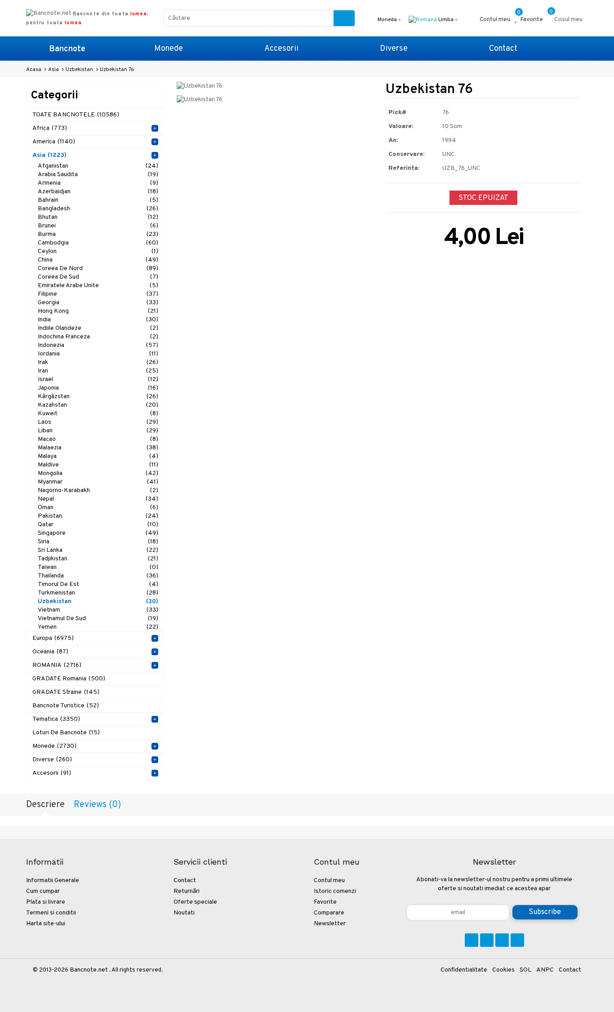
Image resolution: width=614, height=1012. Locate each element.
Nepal (98, 499)
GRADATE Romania (68, 678)
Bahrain (98, 200)
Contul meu (329, 880)
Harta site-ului (45, 924)
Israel (98, 379)
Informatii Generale (52, 880)
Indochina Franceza (98, 337)
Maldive (98, 465)
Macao (98, 439)
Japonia (98, 388)
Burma (98, 234)
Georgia (98, 302)
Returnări (187, 891)
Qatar (98, 524)
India (98, 320)
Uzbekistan (98, 601)
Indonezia (98, 345)
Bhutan (98, 217)
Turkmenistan (98, 593)
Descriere (45, 804)
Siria (98, 542)
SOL (525, 970)
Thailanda (98, 576)
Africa (49, 128)
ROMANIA (56, 665)
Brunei (98, 226)
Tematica (56, 719)
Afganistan (98, 166)
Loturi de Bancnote (66, 732)
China (98, 260)
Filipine (98, 294)
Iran (98, 371)
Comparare (329, 913)
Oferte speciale (195, 902)
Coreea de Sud (98, 277)
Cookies (503, 970)
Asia (49, 155)
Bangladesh (98, 209)
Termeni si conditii (51, 913)
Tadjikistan (98, 559)
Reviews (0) (97, 804)
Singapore (98, 533)
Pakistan (98, 516)
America (53, 141)
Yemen (98, 627)
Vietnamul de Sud (98, 618)
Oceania (50, 651)
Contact (503, 49)
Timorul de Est (98, 584)
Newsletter (330, 924)
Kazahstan (98, 405)
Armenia (98, 183)
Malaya (98, 456)
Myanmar (98, 482)
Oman (98, 507)
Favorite (325, 902)
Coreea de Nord (98, 268)
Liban (98, 431)
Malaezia (98, 448)
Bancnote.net (89, 970)
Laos (98, 422)
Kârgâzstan (98, 396)
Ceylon (98, 251)
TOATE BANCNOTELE (75, 114)
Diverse (394, 49)
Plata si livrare (45, 902)
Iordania (98, 354)
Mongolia (98, 473)
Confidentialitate (463, 970)
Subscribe (545, 912)
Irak (98, 362)
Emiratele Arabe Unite (98, 285)
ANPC (545, 970)
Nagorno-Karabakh (98, 490)
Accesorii (281, 49)
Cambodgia (98, 243)
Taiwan (98, 567)
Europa (53, 638)
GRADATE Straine (65, 692)
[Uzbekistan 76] (199, 86)
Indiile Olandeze (98, 328)
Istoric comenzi (335, 891)
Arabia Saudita (98, 174)
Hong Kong (98, 311)
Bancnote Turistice (65, 705)
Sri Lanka (98, 550)
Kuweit (98, 413)
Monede (168, 49)
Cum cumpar (43, 891)
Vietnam (98, 610)
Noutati (184, 913)
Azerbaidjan (98, 191)
